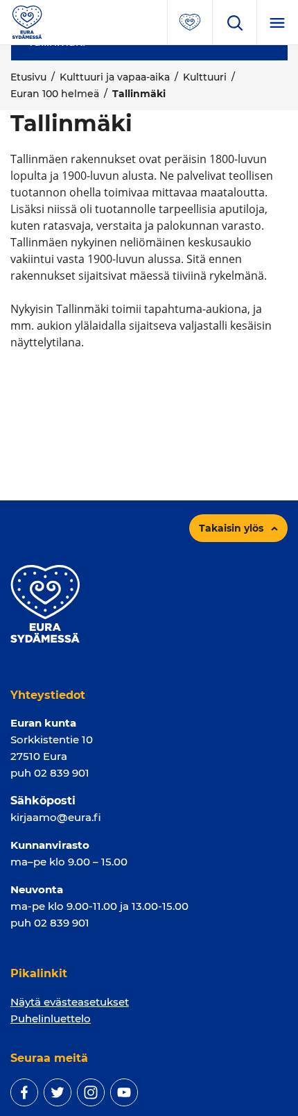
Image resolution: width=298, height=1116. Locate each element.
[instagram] (91, 1092)
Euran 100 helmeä (54, 93)
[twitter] (57, 1092)
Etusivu (28, 77)
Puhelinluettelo (50, 1018)
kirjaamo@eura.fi (55, 817)
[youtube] (124, 1092)
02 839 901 (61, 772)
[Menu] (277, 22)
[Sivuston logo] (27, 21)
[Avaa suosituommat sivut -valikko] (190, 22)
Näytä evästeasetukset (69, 1001)
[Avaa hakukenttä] (234, 22)
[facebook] (24, 1092)
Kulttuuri (205, 77)
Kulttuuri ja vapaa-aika (115, 77)
